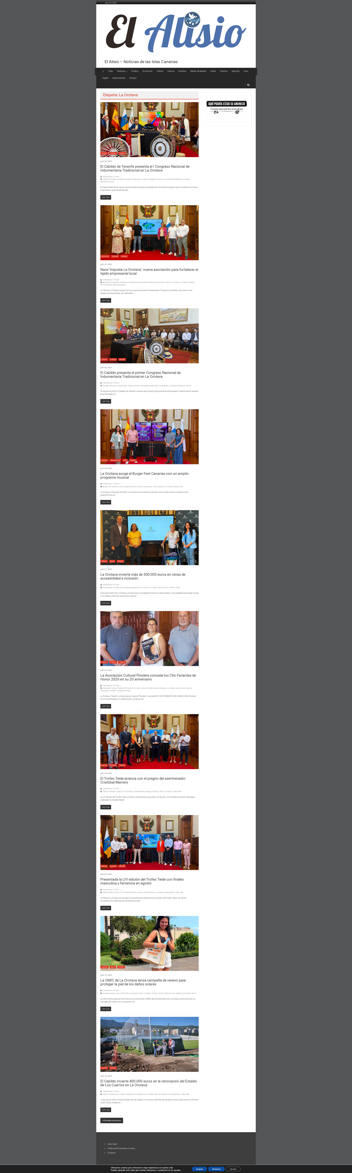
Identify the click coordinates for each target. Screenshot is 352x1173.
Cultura (160, 71)
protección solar (169, 993)
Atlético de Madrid (109, 791)
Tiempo (133, 78)
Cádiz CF (120, 791)
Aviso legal (112, 1144)
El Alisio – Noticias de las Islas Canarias (141, 61)
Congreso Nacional (123, 179)
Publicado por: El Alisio (111, 177)
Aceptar (199, 1169)
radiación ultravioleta (183, 993)
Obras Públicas (163, 587)
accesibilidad (107, 587)
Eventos (182, 71)
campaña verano (109, 993)
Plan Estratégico (106, 285)
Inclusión (145, 587)
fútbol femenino (149, 892)
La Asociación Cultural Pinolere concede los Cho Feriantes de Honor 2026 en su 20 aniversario (148, 677)
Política (134, 71)
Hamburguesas (158, 487)
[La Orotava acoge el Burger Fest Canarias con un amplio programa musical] (149, 436)
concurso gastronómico (127, 487)
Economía (147, 71)
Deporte (236, 71)
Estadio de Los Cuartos (117, 1094)
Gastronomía (118, 78)
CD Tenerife (128, 791)
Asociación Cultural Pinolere (113, 688)
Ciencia (170, 71)
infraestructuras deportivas (135, 1094)
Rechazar (216, 1169)
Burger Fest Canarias (110, 487)
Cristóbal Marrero (139, 791)
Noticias (121, 71)
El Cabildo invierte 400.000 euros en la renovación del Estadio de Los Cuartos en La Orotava (148, 1083)
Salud (213, 71)
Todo (110, 71)
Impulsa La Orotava (172, 282)
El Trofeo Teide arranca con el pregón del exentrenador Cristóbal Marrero (143, 780)
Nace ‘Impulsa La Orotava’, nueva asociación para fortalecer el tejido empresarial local (149, 271)
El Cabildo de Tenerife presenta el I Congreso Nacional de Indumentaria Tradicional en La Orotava (144, 168)
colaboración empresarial (129, 282)
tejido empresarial (119, 285)
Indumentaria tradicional (172, 179)
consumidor (120, 993)
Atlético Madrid (108, 892)
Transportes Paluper (123, 691)
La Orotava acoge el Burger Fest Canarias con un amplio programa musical (144, 475)
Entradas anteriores (112, 1120)
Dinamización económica (147, 282)
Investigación (163, 386)
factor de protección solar (134, 993)
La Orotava (186, 179)
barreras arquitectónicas (132, 587)
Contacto (112, 1153)
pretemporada (169, 892)
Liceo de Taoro (180, 688)
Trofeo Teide (177, 791)
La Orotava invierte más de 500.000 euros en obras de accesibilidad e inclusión (142, 576)
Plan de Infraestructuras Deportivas (167, 1094)
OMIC (161, 993)
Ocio (246, 71)
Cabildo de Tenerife (109, 179)
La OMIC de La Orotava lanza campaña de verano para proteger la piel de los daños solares (143, 982)
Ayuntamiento (118, 587)
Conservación (136, 179)
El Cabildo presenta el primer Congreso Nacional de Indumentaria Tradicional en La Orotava (140, 375)
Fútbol (161, 791)
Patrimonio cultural (107, 182)
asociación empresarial (111, 282)
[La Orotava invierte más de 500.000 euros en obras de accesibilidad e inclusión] (149, 537)
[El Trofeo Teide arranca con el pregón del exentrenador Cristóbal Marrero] (149, 741)
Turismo (224, 71)
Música (176, 487)
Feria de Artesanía (160, 688)
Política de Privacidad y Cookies (121, 1148)
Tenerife (122, 153)
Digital (105, 78)
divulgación (152, 179)
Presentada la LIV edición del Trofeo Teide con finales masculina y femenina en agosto (142, 881)
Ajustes (233, 1169)
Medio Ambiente (198, 71)
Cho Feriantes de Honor (132, 688)
